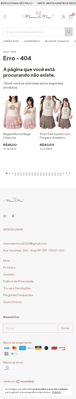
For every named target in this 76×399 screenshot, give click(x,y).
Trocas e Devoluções (17, 288)
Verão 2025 (11, 41)
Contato (8, 274)
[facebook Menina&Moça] (13, 216)
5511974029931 (13, 229)
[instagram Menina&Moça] (4, 216)
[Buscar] (69, 31)
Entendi (56, 392)
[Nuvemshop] (19, 382)
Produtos (9, 267)
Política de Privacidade (18, 281)
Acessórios (32, 41)
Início (6, 51)
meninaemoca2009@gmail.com (25, 243)
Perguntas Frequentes (18, 295)
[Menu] (5, 17)
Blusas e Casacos (57, 41)
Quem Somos (12, 302)
